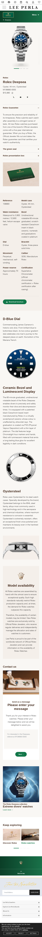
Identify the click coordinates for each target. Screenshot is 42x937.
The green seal (9, 149)
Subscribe (35, 892)
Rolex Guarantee (10, 108)
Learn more (7, 810)
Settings (33, 933)
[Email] (3, 2)
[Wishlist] (39, 2)
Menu (34, 15)
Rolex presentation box (13, 156)
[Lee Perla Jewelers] (23, 7)
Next (20, 754)
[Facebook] (9, 2)
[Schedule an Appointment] (21, 2)
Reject (21, 933)
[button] (16, 68)
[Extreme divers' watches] (21, 784)
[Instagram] (15, 2)
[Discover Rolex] (12, 835)
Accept (9, 933)
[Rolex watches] (30, 835)
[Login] (33, 2)
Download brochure (15, 302)
